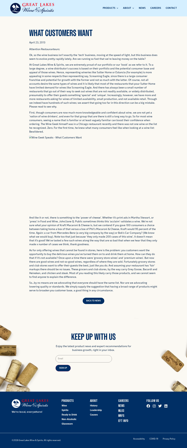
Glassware (67, 423)
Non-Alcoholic (69, 419)
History (93, 405)
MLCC (121, 410)
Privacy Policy (169, 439)
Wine (64, 405)
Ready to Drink (69, 414)
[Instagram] (154, 406)
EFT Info (123, 421)
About (127, 8)
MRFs (121, 415)
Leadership (96, 410)
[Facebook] (148, 406)
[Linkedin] (166, 406)
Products (109, 8)
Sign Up (63, 368)
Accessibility (139, 439)
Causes (94, 414)
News (142, 8)
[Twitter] (160, 406)
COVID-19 (153, 439)
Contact (171, 8)
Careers (155, 8)
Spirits (65, 410)
